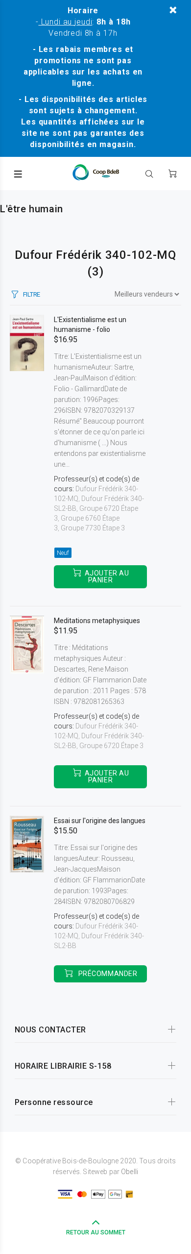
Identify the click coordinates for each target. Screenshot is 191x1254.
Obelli (129, 1172)
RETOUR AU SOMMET (95, 1232)
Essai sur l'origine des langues (99, 821)
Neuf (63, 553)
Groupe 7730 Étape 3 (93, 528)
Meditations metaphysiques (97, 621)
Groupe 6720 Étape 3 (111, 746)
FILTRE (31, 294)
